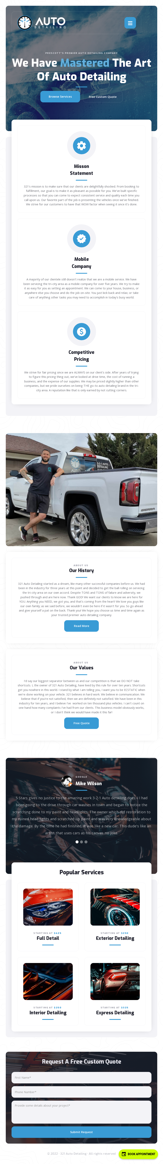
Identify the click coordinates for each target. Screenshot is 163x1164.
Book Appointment (141, 1154)
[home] (41, 23)
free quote (82, 723)
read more (81, 626)
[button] (130, 23)
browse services (60, 96)
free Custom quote (103, 97)
